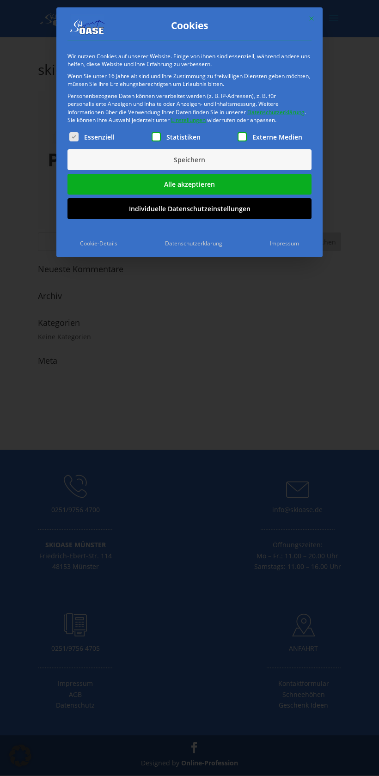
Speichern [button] (189, 159)
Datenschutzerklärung (276, 112)
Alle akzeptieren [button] (189, 184)
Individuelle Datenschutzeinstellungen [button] (190, 208)
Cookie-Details (98, 243)
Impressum (284, 243)
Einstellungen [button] (188, 120)
